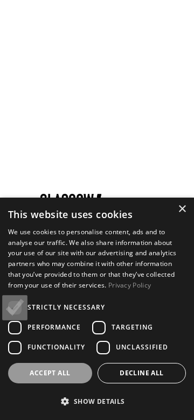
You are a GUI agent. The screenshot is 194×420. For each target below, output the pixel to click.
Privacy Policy (129, 285)
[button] (97, 401)
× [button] (182, 209)
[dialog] (97, 309)
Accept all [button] (50, 372)
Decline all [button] (141, 372)
